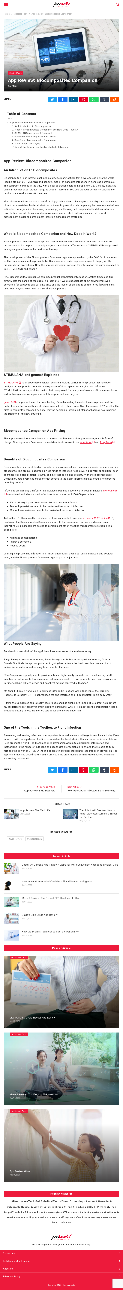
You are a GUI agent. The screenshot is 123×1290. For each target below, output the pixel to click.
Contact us (9, 1253)
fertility (81, 1217)
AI (38, 1201)
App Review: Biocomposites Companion (32, 122)
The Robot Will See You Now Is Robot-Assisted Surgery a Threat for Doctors (98, 814)
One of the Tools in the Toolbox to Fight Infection (41, 147)
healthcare (45, 1217)
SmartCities (70, 1201)
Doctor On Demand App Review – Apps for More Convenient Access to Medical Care (70, 864)
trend (68, 1207)
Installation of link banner (16, 1261)
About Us (8, 1268)
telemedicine (35, 1212)
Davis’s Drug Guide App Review (40, 914)
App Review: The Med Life (35, 810)
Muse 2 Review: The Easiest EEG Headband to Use (51, 898)
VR (65, 1212)
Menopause (110, 1217)
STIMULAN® (11, 382)
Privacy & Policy (11, 1276)
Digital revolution (52, 1207)
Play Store (106, 442)
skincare (98, 1212)
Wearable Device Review (24, 1207)
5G (70, 1212)
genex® (8, 402)
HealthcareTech (23, 1201)
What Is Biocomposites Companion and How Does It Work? (46, 130)
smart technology (62, 1222)
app (7, 1212)
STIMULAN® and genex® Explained (33, 133)
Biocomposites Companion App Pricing (35, 136)
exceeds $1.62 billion (95, 518)
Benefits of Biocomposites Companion (35, 140)
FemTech (80, 1207)
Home (7, 14)
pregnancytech (54, 1212)
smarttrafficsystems (64, 1217)
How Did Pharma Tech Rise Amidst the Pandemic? (50, 931)
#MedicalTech (34, 839)
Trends (16, 1212)
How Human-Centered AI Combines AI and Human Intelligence (57, 881)
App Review (87, 1201)
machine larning (83, 1212)
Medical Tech (20, 14)
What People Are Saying (27, 143)
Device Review (15, 1217)
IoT (24, 1212)
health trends (112, 1212)
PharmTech (105, 1201)
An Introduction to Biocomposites (33, 126)
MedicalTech (50, 1201)
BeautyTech (109, 1207)
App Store (86, 442)
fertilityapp (31, 1217)
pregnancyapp (94, 1217)
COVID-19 (94, 1207)
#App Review (15, 839)
